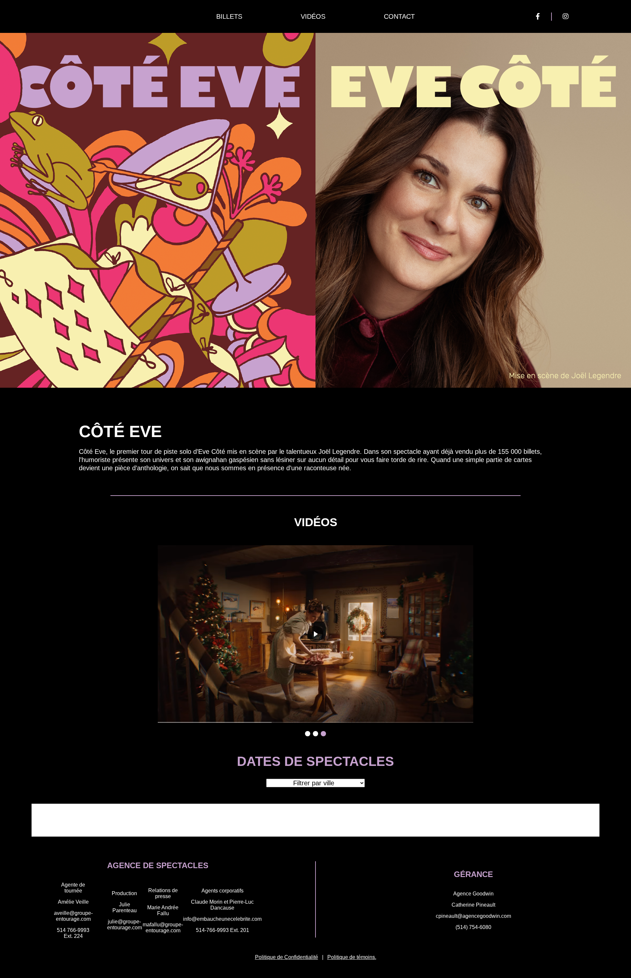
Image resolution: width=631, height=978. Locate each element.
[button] (307, 733)
